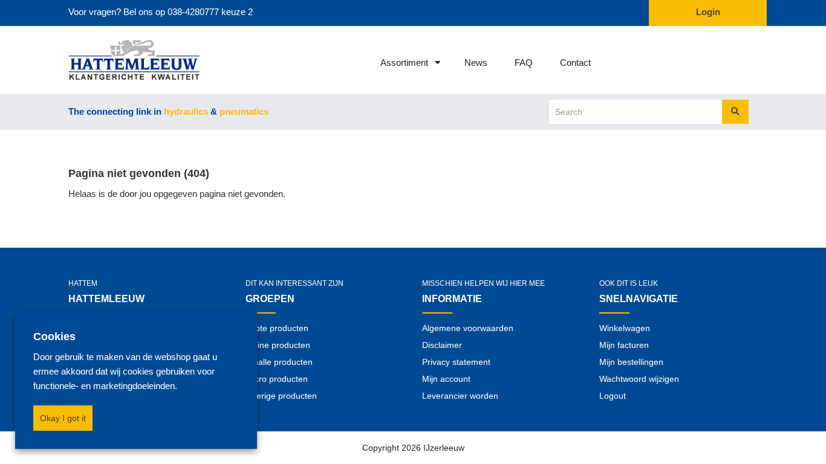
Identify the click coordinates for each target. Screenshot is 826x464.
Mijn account (446, 379)
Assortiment (404, 62)
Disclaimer (442, 345)
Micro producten (277, 379)
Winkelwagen (624, 328)
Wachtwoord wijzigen (639, 379)
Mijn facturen (624, 345)
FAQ (524, 62)
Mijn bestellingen (631, 362)
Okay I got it (63, 418)
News (475, 62)
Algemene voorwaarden (467, 328)
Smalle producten (279, 362)
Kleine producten (278, 345)
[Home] (118, 60)
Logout (612, 396)
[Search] (735, 112)
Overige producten (281, 396)
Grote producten (277, 328)
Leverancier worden (460, 396)
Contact (575, 62)
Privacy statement (456, 362)
